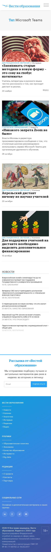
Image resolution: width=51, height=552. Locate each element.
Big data (7, 456)
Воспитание (14, 297)
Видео (6, 426)
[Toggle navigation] (46, 5)
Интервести (8, 453)
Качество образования (23, 308)
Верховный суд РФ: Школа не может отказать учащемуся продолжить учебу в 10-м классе (21, 315)
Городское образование (15, 127)
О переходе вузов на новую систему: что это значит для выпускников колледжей (24, 304)
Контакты (7, 476)
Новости (7, 409)
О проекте (8, 473)
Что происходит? (21, 319)
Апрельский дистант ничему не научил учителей (25, 194)
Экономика (8, 446)
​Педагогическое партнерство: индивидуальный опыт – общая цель (25, 326)
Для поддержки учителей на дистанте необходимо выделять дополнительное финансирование (25, 246)
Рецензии (7, 423)
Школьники (13, 284)
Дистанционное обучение (16, 62)
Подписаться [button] (39, 384)
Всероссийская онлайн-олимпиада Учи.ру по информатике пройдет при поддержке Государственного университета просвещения (22, 279)
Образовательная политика (16, 443)
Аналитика (8, 416)
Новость (34, 127)
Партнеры (8, 480)
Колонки (7, 412)
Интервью (36, 62)
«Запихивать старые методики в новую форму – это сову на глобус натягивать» (24, 71)
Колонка (36, 189)
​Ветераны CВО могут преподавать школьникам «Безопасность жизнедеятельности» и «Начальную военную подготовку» (23, 292)
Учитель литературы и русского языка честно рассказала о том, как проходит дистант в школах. (23, 83)
